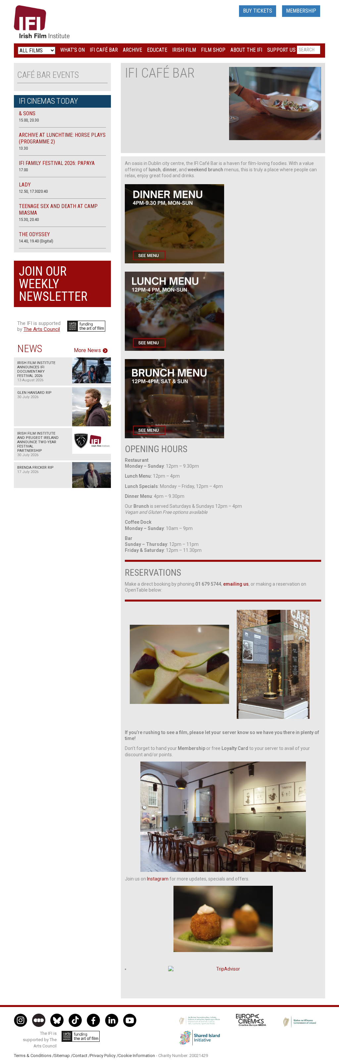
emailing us (236, 584)
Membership (301, 11)
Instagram (158, 878)
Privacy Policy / (104, 1055)
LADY (25, 185)
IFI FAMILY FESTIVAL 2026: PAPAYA (57, 163)
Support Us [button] (281, 50)
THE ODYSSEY (34, 234)
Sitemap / (63, 1055)
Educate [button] (157, 50)
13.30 (23, 148)
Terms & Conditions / (34, 1055)
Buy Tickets (257, 11)
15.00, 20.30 (29, 120)
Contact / (81, 1055)
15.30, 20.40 (29, 219)
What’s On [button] (72, 50)
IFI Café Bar (104, 50)
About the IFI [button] (246, 50)
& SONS (27, 113)
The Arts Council (42, 329)
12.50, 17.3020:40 (33, 191)
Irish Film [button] (184, 50)
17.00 (23, 169)
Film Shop (213, 50)
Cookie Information (136, 1055)
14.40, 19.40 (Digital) (36, 241)
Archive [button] (132, 50)
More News (87, 350)
